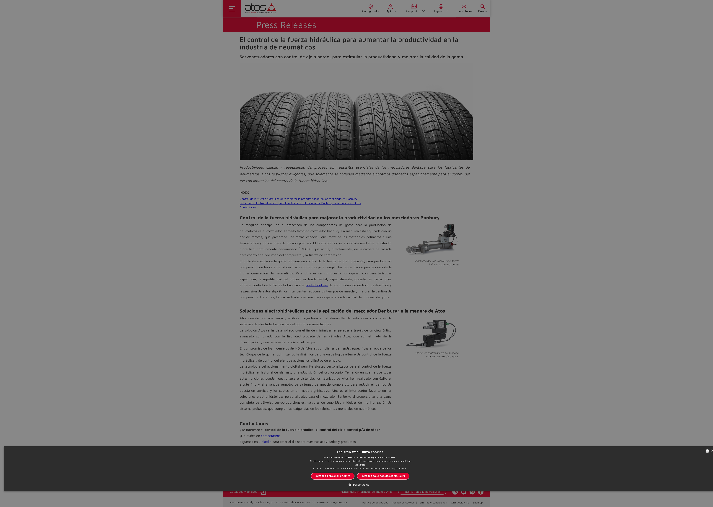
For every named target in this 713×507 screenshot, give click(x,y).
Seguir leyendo (399, 468)
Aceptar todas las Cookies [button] (332, 476)
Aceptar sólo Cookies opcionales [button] (383, 476)
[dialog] (356, 253)
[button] (360, 484)
